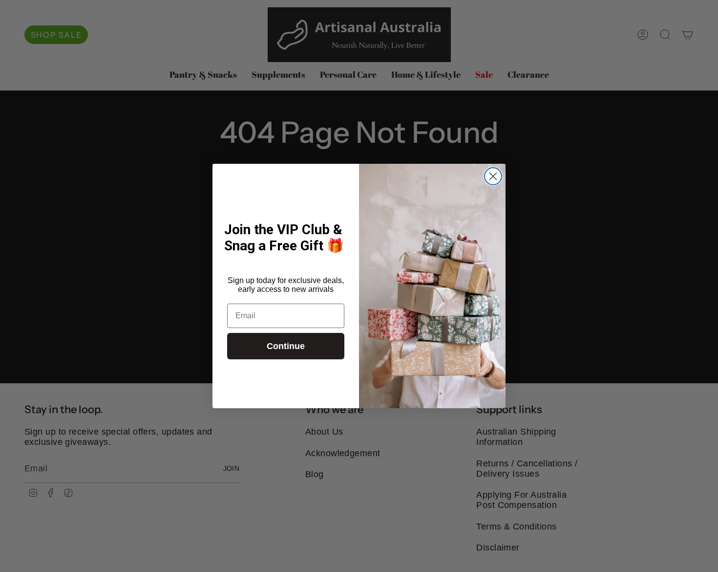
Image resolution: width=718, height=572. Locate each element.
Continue (286, 346)
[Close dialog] (493, 176)
